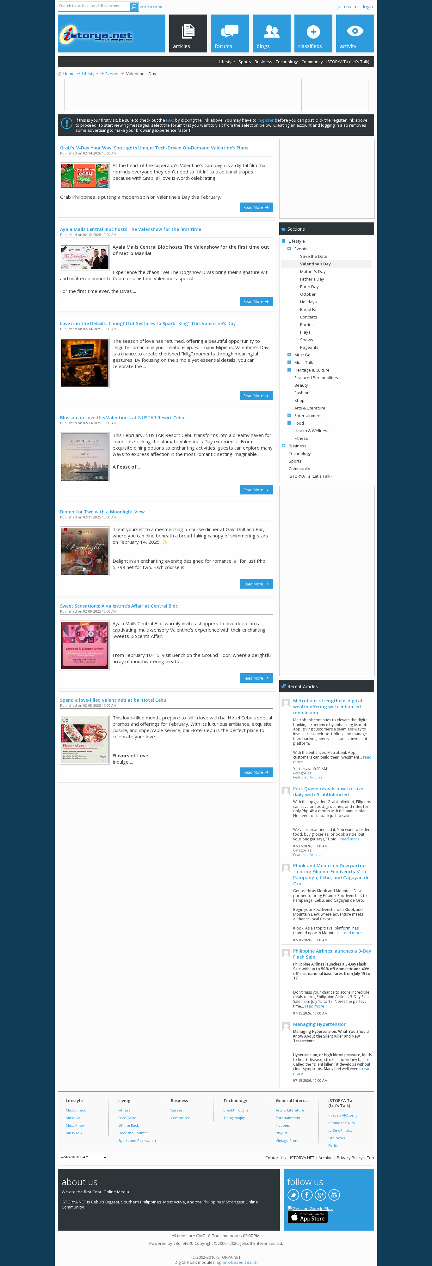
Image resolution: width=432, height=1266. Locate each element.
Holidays (308, 302)
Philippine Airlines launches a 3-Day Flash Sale (332, 954)
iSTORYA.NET (302, 1157)
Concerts (308, 317)
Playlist (281, 1132)
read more (350, 839)
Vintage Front (287, 1140)
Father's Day (312, 279)
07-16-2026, (310, 939)
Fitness (301, 438)
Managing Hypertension (320, 1024)
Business (263, 61)
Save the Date (313, 256)
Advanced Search (151, 6)
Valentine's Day (315, 264)
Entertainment (308, 415)
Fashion (302, 393)
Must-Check (76, 1110)
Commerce (180, 1117)
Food (299, 423)
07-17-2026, (310, 846)
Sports (244, 61)
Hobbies (283, 1125)
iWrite (333, 1145)
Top (370, 1157)
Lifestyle (227, 61)
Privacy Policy (350, 1157)
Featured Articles (307, 777)
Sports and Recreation (137, 1140)
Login (368, 6)
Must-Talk (303, 362)
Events (300, 248)
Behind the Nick (341, 1122)
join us (344, 6)
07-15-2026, (310, 1013)
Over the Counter (133, 1132)
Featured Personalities (316, 377)
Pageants (309, 347)
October (308, 294)
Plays (305, 332)
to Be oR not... (340, 1130)
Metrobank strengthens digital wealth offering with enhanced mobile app (327, 707)
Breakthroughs (235, 1110)
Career (176, 1110)
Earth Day (309, 286)
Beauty (301, 385)
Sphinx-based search (237, 1262)
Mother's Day (313, 271)
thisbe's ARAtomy (342, 1115)
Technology (287, 61)
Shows (306, 339)
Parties (307, 324)
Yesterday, (310, 768)
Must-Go (73, 1117)
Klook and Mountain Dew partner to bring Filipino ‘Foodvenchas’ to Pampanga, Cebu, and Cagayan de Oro (331, 875)
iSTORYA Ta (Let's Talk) (347, 61)
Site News (336, 1138)
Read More (254, 207)
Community (312, 61)
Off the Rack (128, 1125)
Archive (325, 1157)
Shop (299, 400)
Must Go (302, 355)
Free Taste (127, 1117)
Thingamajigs (234, 1117)
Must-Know (75, 1125)
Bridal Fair (309, 309)
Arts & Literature (309, 408)
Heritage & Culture (312, 370)
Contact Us (275, 1157)
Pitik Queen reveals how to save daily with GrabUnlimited (328, 791)
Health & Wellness (312, 430)
